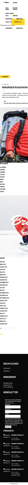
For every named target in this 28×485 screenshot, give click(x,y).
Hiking (2, 179)
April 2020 (3, 305)
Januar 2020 (3, 311)
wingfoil (14, 103)
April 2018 (3, 318)
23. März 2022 (5, 84)
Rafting (2, 184)
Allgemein (5, 76)
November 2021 (4, 282)
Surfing (2, 186)
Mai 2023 (2, 262)
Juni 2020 (2, 303)
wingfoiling (18, 103)
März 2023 (3, 264)
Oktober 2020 (4, 295)
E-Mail (7, 414)
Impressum (6, 371)
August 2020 (3, 300)
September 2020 (4, 298)
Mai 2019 (2, 313)
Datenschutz (6, 368)
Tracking (2, 189)
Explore (2, 177)
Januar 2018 (3, 324)
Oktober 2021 (4, 285)
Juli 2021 (2, 287)
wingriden (24, 103)
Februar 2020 (4, 308)
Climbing (2, 172)
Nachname (8, 409)
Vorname (7, 404)
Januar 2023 (3, 267)
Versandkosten (17, 439)
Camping (2, 169)
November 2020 (4, 293)
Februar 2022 (4, 277)
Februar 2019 (4, 316)
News (1, 182)
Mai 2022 (2, 272)
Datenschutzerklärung (15, 423)
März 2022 (3, 274)
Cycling (2, 174)
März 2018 (3, 321)
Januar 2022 (3, 280)
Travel (2, 191)
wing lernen (9, 103)
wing (5, 103)
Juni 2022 (2, 269)
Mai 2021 (2, 290)
